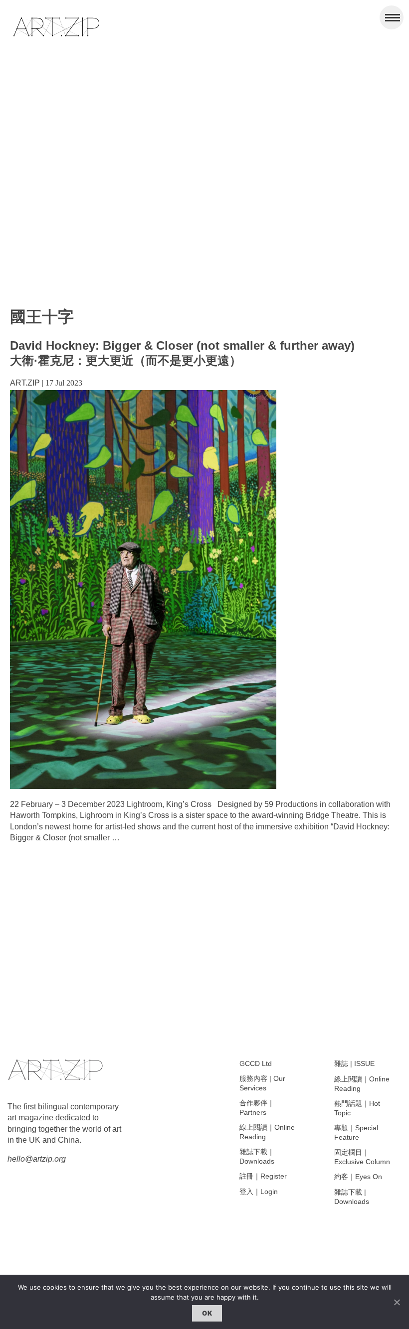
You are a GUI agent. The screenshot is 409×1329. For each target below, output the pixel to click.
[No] (397, 1302)
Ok (207, 1313)
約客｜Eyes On (358, 1177)
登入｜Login (258, 1192)
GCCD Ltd (255, 1063)
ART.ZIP (25, 383)
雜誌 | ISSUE (354, 1063)
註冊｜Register (263, 1176)
